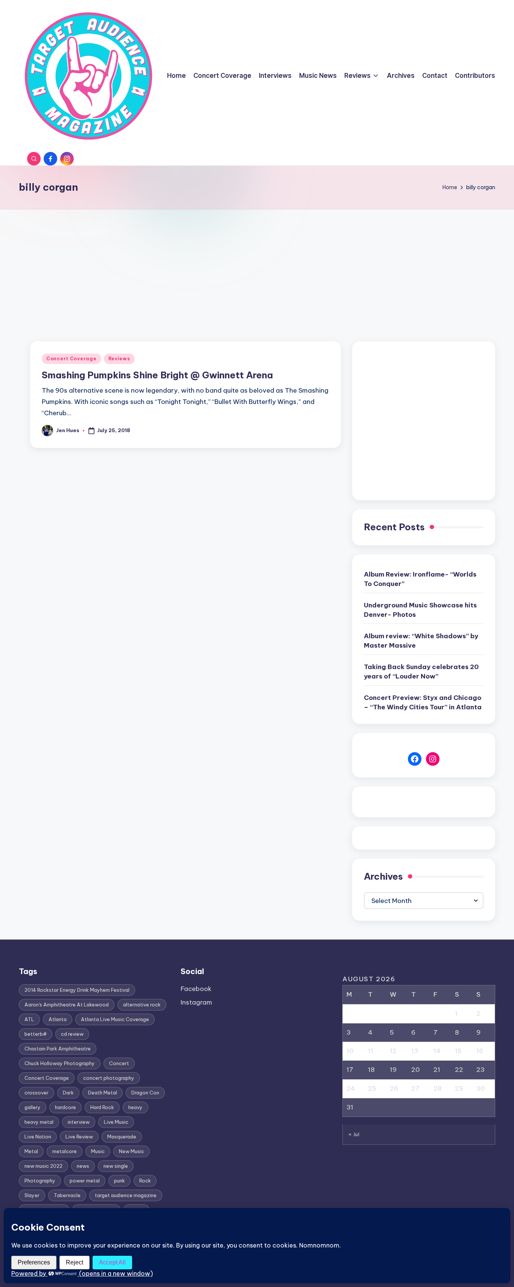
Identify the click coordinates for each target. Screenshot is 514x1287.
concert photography (108, 1078)
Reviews (119, 358)
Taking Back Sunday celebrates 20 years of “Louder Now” (421, 672)
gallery (32, 1107)
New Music (131, 1151)
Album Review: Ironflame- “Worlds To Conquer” (420, 579)
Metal (31, 1151)
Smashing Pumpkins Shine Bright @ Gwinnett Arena (157, 375)
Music (98, 1151)
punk (119, 1181)
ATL (29, 1019)
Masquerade (121, 1137)
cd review (72, 1034)
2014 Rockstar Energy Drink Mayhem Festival (76, 990)
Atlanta (58, 1019)
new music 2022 (43, 1166)
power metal (85, 1181)
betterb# (35, 1034)
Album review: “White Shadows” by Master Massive (421, 641)
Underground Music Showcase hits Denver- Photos (420, 610)
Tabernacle (67, 1195)
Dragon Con (145, 1093)
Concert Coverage (71, 358)
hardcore (65, 1107)
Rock (145, 1181)
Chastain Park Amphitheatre (57, 1049)
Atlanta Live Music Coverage (115, 1019)
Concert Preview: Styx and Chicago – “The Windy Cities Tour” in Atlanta (423, 703)
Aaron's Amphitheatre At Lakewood (66, 1005)
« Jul (354, 1134)
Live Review (79, 1137)
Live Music (116, 1122)
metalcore (64, 1151)
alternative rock (142, 1005)
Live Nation (37, 1137)
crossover (36, 1093)
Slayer (32, 1195)
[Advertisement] (257, 266)
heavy (135, 1107)
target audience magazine (126, 1195)
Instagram (196, 1002)
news (83, 1166)
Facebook (196, 989)
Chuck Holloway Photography (59, 1063)
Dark (68, 1093)
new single (115, 1166)
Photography (39, 1181)
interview (79, 1122)
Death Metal (102, 1093)
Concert (119, 1063)
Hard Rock (102, 1107)
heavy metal (38, 1122)
